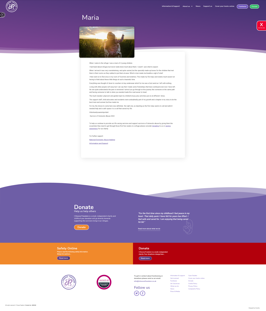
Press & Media (175, 291)
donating (155, 126)
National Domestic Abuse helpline (102, 140)
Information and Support (98, 143)
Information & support (177, 275)
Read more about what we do (149, 229)
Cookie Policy (192, 283)
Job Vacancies (175, 283)
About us (186, 6)
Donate (254, 6)
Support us (207, 6)
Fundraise (242, 6)
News (198, 6)
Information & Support (171, 6)
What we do (174, 286)
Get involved (174, 278)
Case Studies (192, 275)
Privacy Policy (192, 286)
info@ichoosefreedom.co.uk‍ (145, 281)
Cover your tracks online (224, 6)
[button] (188, 6)
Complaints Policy (194, 289)
